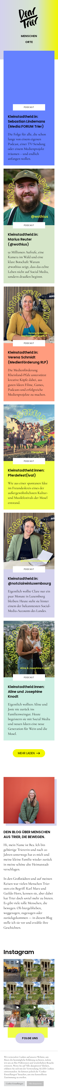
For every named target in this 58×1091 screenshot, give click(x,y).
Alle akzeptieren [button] (35, 1083)
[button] (12, 970)
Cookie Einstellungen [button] (14, 1083)
